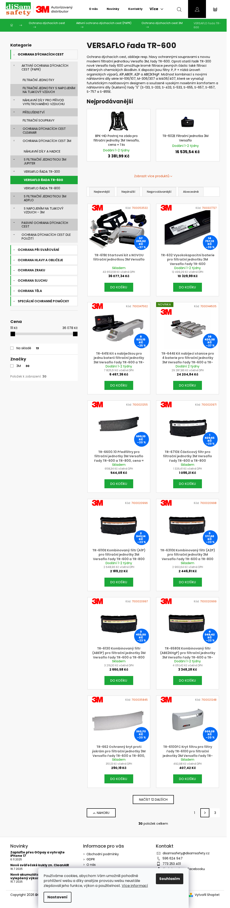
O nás (91, 864)
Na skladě (27, 348)
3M (22, 366)
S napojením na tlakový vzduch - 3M (43, 210)
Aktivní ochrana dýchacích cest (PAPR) (45, 67)
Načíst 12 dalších (153, 799)
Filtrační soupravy (39, 120)
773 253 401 (172, 864)
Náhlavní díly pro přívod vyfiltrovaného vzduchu (44, 102)
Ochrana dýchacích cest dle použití (46, 236)
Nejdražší (128, 192)
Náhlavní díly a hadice (42, 151)
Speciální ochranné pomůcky (43, 301)
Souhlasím (169, 878)
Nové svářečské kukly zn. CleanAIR (39, 865)
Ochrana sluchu (32, 280)
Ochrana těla (30, 291)
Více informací (135, 885)
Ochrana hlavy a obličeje (40, 260)
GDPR (90, 859)
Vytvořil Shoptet (207, 895)
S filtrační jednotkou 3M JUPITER (45, 161)
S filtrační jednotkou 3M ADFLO (45, 198)
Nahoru (103, 813)
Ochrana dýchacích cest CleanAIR (44, 130)
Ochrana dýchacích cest (41, 54)
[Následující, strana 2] (204, 812)
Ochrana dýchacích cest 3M (47, 141)
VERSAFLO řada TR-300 (42, 171)
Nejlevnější (102, 192)
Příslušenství (33, 112)
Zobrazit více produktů (151, 176)
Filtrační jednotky (38, 80)
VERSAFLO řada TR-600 (43, 180)
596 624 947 (173, 858)
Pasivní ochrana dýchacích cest (45, 225)
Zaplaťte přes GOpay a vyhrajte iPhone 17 (37, 854)
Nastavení (57, 897)
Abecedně (191, 192)
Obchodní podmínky (102, 854)
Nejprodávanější (159, 192)
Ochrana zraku (31, 270)
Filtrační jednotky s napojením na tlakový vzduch (49, 90)
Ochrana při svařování (38, 249)
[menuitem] (93, 9)
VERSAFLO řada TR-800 (42, 188)
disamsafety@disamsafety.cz (186, 853)
